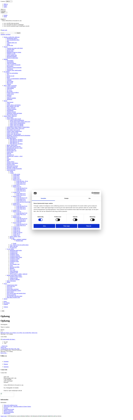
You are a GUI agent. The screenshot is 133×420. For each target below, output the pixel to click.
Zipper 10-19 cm (17, 179)
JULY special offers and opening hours (16, 293)
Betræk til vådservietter (12, 57)
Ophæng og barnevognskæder (14, 67)
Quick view (4, 346)
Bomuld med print (11, 149)
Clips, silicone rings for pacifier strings (19, 244)
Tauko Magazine (14, 271)
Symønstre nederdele (15, 256)
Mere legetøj (10, 82)
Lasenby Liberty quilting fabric (14, 131)
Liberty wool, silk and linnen (14, 134)
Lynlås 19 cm (16, 185)
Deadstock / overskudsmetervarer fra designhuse (18, 135)
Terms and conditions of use (10, 405)
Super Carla (4, 416)
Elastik (14, 243)
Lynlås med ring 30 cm (21, 206)
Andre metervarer (11, 170)
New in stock (10, 117)
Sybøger (12, 262)
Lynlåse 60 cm (16, 231)
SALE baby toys (11, 286)
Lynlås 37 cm (16, 215)
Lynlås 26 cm (16, 203)
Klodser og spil (10, 75)
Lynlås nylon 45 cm (21, 225)
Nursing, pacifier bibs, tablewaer (11, 37)
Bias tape (12, 238)
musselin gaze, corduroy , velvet (14, 156)
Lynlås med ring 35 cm (21, 213)
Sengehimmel (10, 110)
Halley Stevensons (11, 280)
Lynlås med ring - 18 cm (22, 181)
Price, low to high (24, 332)
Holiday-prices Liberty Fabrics (14, 275)
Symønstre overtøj (14, 261)
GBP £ (5, 7)
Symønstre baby (14, 251)
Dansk (5, 16)
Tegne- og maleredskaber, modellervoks (16, 78)
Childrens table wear (12, 42)
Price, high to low (33, 332)
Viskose (9, 159)
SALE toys (9, 287)
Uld (8, 157)
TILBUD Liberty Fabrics (16, 276)
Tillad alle (88, 226)
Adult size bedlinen (11, 63)
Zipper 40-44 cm (17, 217)
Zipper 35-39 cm (17, 211)
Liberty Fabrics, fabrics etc (10, 116)
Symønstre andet (14, 272)
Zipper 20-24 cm (17, 186)
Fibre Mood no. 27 (14, 142)
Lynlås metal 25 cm (20, 199)
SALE (5, 283)
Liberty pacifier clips (12, 55)
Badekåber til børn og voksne (14, 52)
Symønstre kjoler (14, 260)
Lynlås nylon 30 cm (21, 208)
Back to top (4, 353)
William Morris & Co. (12, 136)
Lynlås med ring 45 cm (21, 224)
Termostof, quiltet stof (12, 167)
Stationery (9, 95)
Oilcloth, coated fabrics (12, 163)
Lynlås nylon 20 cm (21, 190)
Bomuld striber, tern (11, 150)
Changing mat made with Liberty (15, 48)
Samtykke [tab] (43, 198)
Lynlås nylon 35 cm (21, 214)
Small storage (10, 102)
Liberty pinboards (11, 107)
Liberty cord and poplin (12, 132)
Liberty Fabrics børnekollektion (17, 123)
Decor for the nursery (12, 114)
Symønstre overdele (14, 258)
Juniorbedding (10, 62)
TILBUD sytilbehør (15, 279)
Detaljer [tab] (66, 198)
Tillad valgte (66, 226)
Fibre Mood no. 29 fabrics (16, 139)
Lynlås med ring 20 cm (21, 188)
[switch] (58, 220)
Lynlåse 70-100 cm (17, 232)
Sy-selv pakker (10, 249)
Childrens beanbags (11, 109)
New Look (12, 269)
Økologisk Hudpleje (12, 56)
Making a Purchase (8, 410)
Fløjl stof (9, 153)
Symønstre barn (13, 253)
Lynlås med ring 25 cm (21, 197)
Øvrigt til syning (11, 164)
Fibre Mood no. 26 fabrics (16, 143)
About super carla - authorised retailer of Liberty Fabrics (17, 406)
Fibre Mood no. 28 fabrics (16, 141)
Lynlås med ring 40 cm (21, 218)
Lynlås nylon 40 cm (21, 220)
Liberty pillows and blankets (14, 105)
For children (7, 71)
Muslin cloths (10, 51)
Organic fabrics (10, 161)
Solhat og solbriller (11, 98)
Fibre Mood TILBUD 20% (13, 297)
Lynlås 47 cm (16, 226)
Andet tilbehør (10, 88)
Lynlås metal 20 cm (20, 189)
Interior (5, 100)
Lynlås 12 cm (16, 177)
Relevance (3, 332)
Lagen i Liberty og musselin (13, 64)
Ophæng (9, 84)
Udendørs (9, 80)
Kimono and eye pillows (13, 92)
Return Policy (7, 413)
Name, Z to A (16, 332)
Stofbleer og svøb (11, 53)
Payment (6, 408)
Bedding (6, 59)
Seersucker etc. (10, 154)
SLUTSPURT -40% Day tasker (14, 296)
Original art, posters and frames (14, 113)
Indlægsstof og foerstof (12, 166)
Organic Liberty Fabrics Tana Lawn (15, 128)
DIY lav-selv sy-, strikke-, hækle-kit (18, 274)
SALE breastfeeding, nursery (14, 290)
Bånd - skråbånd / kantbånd (19, 239)
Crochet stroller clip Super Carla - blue (10, 348)
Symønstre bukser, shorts (16, 257)
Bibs (8, 41)
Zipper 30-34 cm (17, 204)
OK (2, 311)
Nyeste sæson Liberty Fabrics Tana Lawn (20, 121)
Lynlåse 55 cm (16, 229)
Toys (8, 74)
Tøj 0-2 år (9, 89)
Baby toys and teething (12, 73)
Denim (8, 282)
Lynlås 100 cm (16, 233)
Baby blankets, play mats (13, 106)
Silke (8, 160)
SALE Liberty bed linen (13, 289)
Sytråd (11, 171)
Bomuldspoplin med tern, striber (14, 148)
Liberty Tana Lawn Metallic (16, 124)
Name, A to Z (9, 332)
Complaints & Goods (9, 409)
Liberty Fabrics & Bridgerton (17, 120)
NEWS (5, 298)
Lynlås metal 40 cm (20, 221)
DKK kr (6, 4)
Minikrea (12, 268)
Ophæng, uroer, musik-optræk (14, 70)
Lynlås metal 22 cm (20, 184)
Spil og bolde (10, 81)
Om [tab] (90, 198)
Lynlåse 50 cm (16, 228)
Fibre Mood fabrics (11, 138)
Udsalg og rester (14, 278)
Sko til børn (9, 91)
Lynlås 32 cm (16, 210)
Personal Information (9, 412)
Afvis (44, 226)
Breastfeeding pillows (12, 38)
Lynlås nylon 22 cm (21, 195)
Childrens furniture (11, 112)
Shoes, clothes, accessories (10, 85)
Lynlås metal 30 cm (20, 207)
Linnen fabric (10, 152)
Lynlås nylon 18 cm (21, 182)
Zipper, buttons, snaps (15, 236)
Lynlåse (12, 172)
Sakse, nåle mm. (14, 246)
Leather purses (10, 93)
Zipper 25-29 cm (17, 196)
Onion (11, 265)
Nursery (6, 46)
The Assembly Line (14, 264)
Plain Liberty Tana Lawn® (13, 130)
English (5, 15)
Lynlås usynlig (16, 174)
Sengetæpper (10, 69)
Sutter (8, 44)
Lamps (8, 103)
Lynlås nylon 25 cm (21, 200)
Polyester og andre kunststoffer (14, 168)
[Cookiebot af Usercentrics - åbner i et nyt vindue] (92, 193)
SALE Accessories (11, 294)
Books (8, 77)
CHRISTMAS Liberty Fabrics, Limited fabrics (18, 127)
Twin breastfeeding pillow (13, 39)
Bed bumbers (10, 66)
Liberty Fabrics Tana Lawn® (14, 118)
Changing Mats (10, 49)
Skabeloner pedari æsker (16, 250)
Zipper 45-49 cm (17, 222)
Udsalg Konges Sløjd (12, 285)
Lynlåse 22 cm (16, 192)
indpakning (9, 99)
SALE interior (10, 292)
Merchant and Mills (14, 267)
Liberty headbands (11, 87)
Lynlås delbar (16, 175)
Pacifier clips (10, 45)
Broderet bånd (19, 240)
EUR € (5, 5)
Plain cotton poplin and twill (13, 146)
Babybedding (10, 60)
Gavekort (9, 96)
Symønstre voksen (14, 254)
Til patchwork (13, 247)
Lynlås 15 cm (16, 178)
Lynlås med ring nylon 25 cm (23, 202)
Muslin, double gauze (12, 145)
